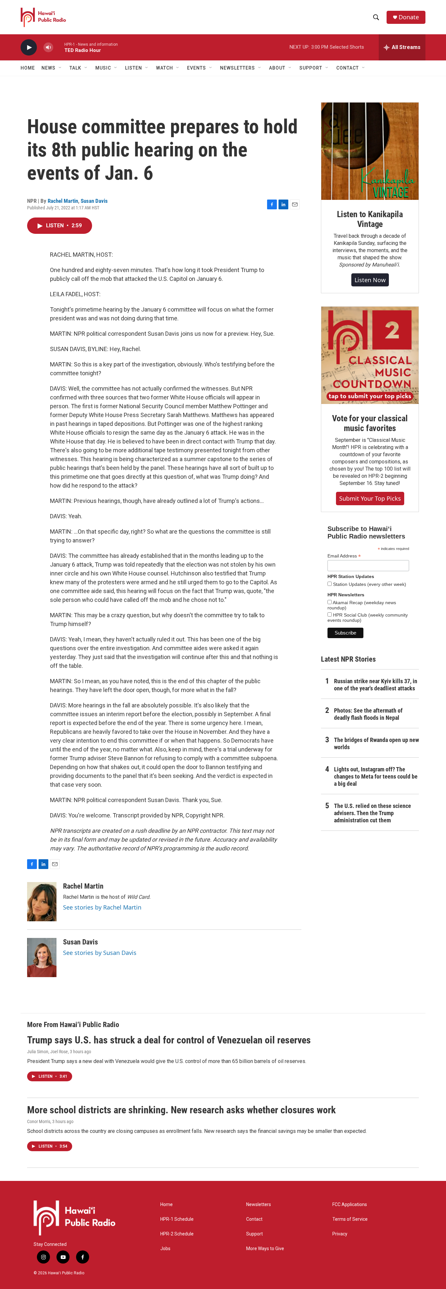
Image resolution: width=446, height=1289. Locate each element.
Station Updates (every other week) (369, 584)
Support (254, 1234)
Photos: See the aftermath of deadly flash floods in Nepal (368, 714)
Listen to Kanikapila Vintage (370, 219)
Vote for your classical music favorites (369, 423)
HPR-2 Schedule (177, 1234)
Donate (409, 17)
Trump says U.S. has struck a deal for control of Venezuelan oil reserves (169, 1040)
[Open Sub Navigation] (60, 68)
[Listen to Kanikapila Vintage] (370, 151)
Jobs (165, 1248)
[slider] (59, 47)
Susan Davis (94, 201)
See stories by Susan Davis (99, 953)
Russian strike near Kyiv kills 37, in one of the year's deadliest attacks (375, 685)
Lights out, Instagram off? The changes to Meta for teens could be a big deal (376, 776)
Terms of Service (350, 1219)
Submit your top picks (370, 498)
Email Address (344, 556)
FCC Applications (349, 1204)
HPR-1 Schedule (177, 1219)
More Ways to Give (265, 1248)
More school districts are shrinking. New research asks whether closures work (181, 1110)
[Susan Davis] (41, 957)
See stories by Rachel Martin (102, 907)
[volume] (48, 47)
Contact (254, 1219)
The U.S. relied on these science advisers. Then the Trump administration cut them (372, 813)
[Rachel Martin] (41, 901)
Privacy (339, 1234)
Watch (164, 68)
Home (28, 68)
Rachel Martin (63, 201)
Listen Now (370, 280)
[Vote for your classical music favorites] (370, 355)
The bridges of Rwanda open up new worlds (376, 743)
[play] (29, 47)
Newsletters (258, 1204)
